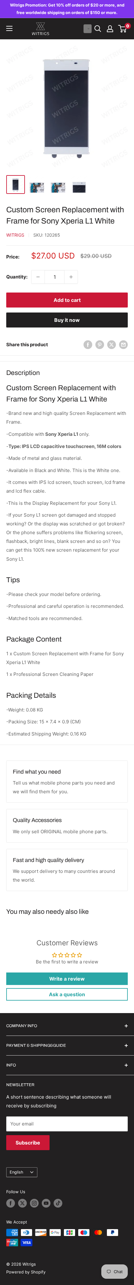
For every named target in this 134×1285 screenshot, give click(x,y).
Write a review (67, 979)
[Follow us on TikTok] (58, 1203)
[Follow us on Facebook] (10, 1203)
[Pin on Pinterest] (99, 344)
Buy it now (67, 320)
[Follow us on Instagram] (34, 1203)
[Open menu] (9, 28)
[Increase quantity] (71, 276)
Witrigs (15, 235)
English (16, 1172)
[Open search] (97, 28)
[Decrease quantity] (38, 276)
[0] (123, 28)
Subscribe (28, 1143)
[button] (88, 28)
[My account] (110, 28)
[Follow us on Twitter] (22, 1203)
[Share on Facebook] (88, 344)
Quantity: (16, 277)
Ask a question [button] (67, 994)
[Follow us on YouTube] (46, 1203)
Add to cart (67, 300)
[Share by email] (123, 344)
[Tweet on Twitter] (111, 344)
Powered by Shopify (25, 1271)
